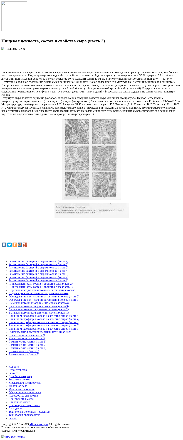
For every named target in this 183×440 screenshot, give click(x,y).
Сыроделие (15, 408)
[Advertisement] (91, 59)
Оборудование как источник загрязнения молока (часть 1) (44, 299)
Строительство (18, 369)
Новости (14, 366)
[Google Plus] (25, 245)
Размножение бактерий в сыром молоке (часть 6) (38, 264)
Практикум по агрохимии (24, 405)
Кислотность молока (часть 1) (27, 338)
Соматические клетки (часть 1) (27, 347)
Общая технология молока (25, 392)
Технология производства (24, 414)
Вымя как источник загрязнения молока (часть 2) (39, 309)
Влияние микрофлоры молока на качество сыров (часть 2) (44, 325)
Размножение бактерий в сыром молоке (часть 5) (38, 267)
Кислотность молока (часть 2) (27, 335)
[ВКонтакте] (4, 245)
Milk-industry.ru (38, 424)
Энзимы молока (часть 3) (24, 351)
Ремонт (13, 373)
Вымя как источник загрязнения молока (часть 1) (39, 312)
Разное (13, 418)
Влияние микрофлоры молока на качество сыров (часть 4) (44, 319)
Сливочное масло (19, 402)
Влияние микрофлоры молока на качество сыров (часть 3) (44, 322)
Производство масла (21, 398)
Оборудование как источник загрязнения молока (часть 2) (44, 296)
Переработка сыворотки (23, 395)
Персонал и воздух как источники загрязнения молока (42, 290)
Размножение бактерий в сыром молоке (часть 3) (38, 273)
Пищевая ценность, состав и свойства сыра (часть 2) (41, 283)
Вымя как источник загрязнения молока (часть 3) (39, 306)
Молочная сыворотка (21, 389)
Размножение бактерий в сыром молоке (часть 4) (38, 270)
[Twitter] (9, 245)
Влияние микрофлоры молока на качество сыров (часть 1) (44, 328)
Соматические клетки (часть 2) (27, 344)
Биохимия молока (19, 379)
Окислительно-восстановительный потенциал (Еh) (40, 331)
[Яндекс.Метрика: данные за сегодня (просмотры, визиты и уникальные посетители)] (13, 437)
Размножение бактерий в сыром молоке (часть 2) (38, 277)
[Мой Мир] (20, 245)
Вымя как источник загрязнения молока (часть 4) (39, 302)
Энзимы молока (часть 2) (24, 354)
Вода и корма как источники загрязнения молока (38, 293)
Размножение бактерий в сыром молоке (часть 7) (38, 261)
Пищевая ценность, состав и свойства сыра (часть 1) (41, 286)
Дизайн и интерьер (20, 376)
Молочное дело (18, 385)
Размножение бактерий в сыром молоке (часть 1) (38, 280)
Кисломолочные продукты (25, 382)
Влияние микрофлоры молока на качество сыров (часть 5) (44, 315)
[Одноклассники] (15, 245)
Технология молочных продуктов (29, 411)
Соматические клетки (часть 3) (27, 341)
